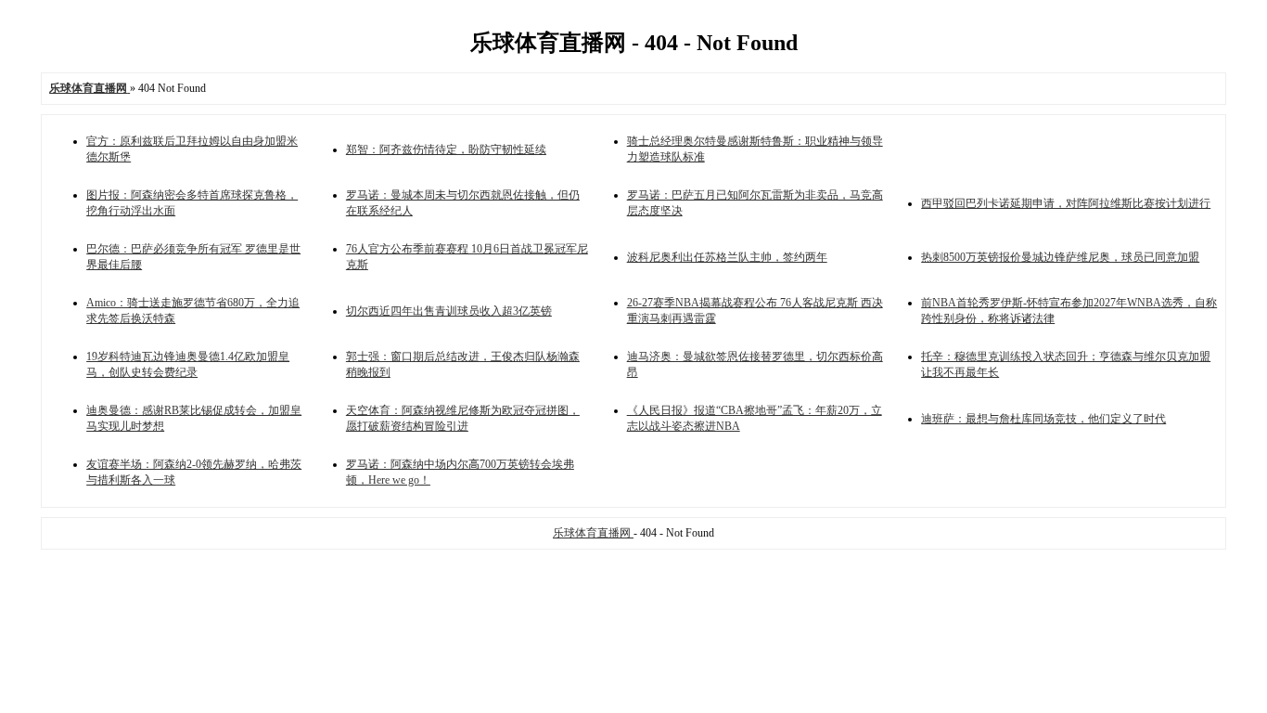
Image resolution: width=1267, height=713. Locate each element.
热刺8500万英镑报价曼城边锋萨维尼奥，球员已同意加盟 (1060, 257)
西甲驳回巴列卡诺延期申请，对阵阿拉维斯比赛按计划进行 (1065, 203)
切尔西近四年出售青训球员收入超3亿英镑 (449, 311)
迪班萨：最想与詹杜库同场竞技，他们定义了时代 (1043, 418)
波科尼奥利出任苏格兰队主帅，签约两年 (727, 257)
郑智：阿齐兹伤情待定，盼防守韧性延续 (446, 149)
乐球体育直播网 (593, 532)
